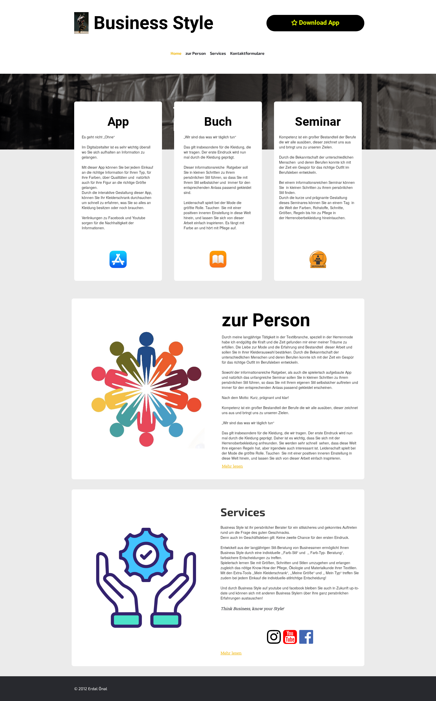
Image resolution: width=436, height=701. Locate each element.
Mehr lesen (232, 466)
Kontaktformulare (247, 53)
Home (176, 53)
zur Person (195, 53)
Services (218, 53)
